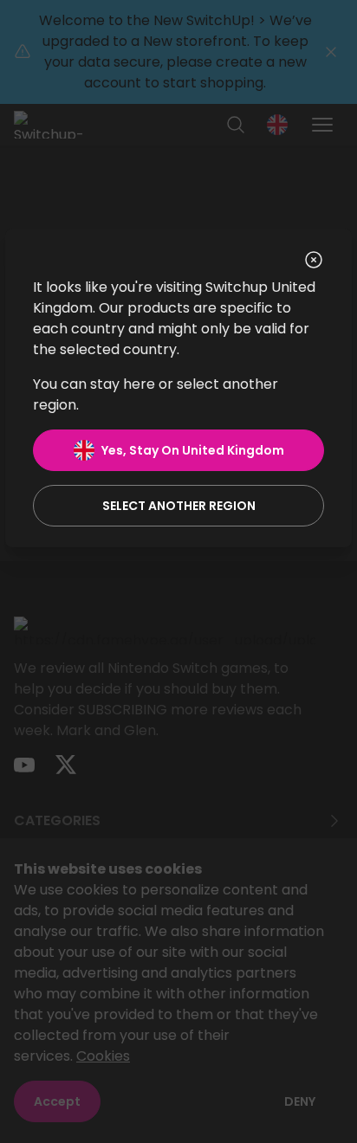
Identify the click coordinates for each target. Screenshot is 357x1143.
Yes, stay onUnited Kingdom (192, 450)
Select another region (179, 505)
